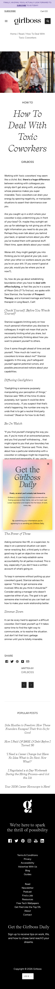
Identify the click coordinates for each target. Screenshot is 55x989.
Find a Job (27, 895)
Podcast (27, 891)
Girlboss (37, 968)
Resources (27, 899)
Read (21, 33)
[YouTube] (36, 841)
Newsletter (27, 887)
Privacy (27, 859)
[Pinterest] (23, 841)
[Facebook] (10, 841)
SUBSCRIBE (21, 5)
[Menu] (6, 21)
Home (13, 33)
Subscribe (10, 11)
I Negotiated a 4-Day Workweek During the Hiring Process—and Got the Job (27, 774)
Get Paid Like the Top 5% (28, 907)
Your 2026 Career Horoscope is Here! (27, 786)
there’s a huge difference (36, 179)
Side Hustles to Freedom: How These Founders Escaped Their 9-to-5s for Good (27, 729)
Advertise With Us (27, 866)
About (27, 910)
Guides (27, 874)
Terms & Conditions (27, 855)
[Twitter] (16, 841)
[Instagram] (29, 841)
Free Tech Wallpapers (27, 903)
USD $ (26, 976)
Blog (27, 870)
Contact (27, 914)
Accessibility (27, 862)
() (44, 11)
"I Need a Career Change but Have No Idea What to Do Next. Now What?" (27, 757)
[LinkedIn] (42, 841)
